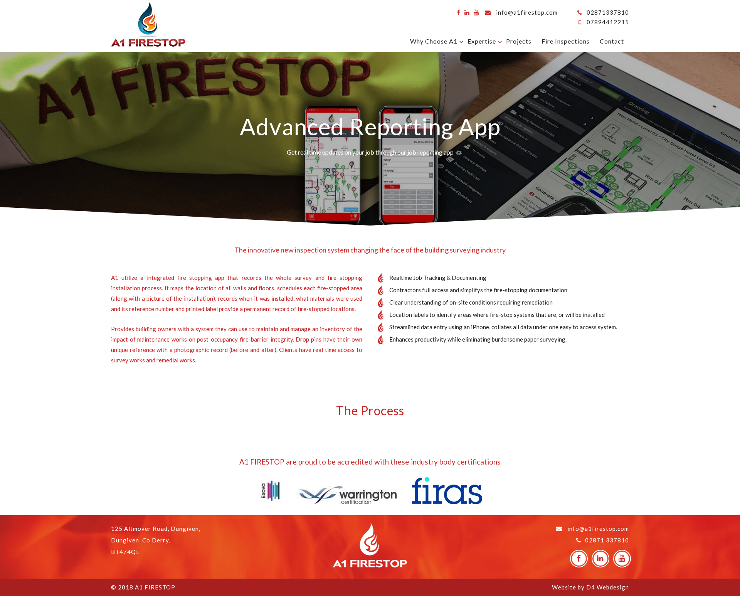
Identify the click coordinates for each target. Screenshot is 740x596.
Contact (612, 41)
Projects (518, 41)
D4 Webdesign (607, 587)
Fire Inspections (566, 41)
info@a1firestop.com (527, 12)
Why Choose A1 (433, 41)
